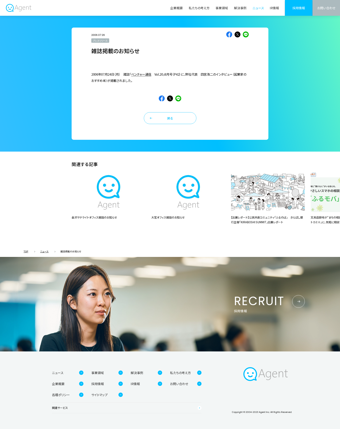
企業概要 (176, 8)
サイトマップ (99, 394)
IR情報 (274, 8)
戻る (170, 118)
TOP (26, 251)
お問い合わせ (326, 8)
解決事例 (240, 8)
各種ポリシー (61, 394)
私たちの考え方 (199, 8)
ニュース (258, 8)
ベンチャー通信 (141, 74)
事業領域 (221, 8)
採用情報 (298, 8)
